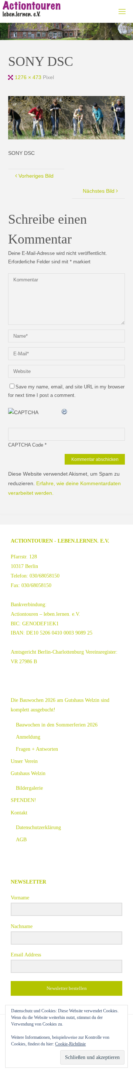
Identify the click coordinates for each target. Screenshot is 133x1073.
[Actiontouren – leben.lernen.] (31, 9)
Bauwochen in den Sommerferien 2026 (57, 725)
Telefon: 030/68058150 (35, 576)
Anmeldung (28, 737)
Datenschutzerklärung (38, 827)
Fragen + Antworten (37, 749)
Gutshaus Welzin (28, 773)
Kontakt (19, 813)
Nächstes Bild (99, 191)
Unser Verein (24, 761)
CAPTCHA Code (25, 445)
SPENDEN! (23, 800)
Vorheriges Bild (36, 176)
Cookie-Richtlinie (70, 1044)
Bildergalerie (29, 788)
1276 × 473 (29, 77)
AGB (21, 839)
